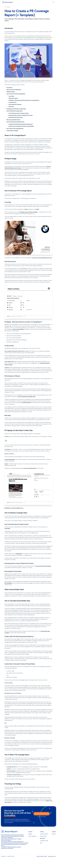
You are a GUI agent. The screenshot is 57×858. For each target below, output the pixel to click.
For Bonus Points (12, 102)
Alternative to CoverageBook (7, 837)
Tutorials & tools (44, 840)
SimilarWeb (7, 528)
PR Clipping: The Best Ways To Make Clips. (16, 108)
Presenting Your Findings (12, 130)
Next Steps (11, 106)
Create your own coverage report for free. (42, 257)
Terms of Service (44, 834)
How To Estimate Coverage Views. (15, 111)
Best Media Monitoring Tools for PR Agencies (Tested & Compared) (14, 842)
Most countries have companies (43, 566)
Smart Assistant (32, 836)
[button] (53, 2)
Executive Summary (13, 98)
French (45, 856)
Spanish (41, 856)
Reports (30, 834)
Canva (25, 209)
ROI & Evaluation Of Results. (15, 104)
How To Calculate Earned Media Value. (15, 121)
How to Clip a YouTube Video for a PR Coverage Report (12, 841)
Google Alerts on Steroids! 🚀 (7, 848)
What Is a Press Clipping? (6, 840)
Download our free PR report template (29, 212)
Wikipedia (9, 583)
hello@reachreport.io (52, 856)
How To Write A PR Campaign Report (15, 128)
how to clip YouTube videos (30, 468)
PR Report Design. (11, 91)
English (38, 856)
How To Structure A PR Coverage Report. (16, 93)
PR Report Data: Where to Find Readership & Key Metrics (12, 836)
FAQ (41, 843)
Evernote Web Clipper (10, 459)
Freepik (37, 209)
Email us (54, 834)
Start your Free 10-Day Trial (42, 813)
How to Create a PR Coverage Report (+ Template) (11, 838)
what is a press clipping (18, 329)
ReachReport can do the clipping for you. (14, 508)
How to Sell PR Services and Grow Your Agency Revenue (12, 834)
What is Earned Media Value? (13, 119)
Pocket (6, 464)
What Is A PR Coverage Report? (14, 89)
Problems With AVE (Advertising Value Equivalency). (21, 124)
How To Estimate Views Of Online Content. (19, 113)
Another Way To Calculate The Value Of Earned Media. (21, 126)
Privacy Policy (43, 836)
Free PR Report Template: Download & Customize (11, 847)
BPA (5, 583)
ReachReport (19, 553)
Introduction (9, 87)
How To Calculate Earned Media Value (26, 396)
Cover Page (11, 96)
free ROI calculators (26, 402)
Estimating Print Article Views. (16, 117)
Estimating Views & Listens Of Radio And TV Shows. (21, 115)
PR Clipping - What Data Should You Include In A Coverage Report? (24, 100)
